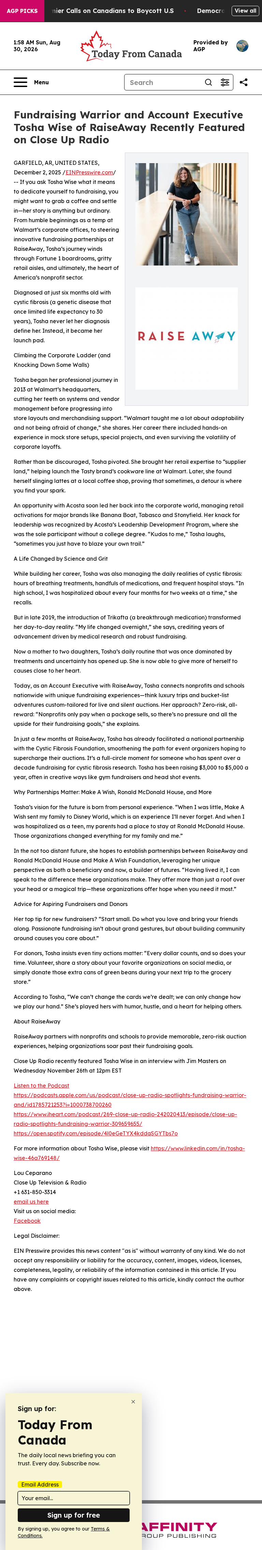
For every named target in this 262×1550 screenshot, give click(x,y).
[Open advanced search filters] (225, 82)
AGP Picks (22, 11)
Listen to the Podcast (41, 1085)
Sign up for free (73, 1515)
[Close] (133, 1401)
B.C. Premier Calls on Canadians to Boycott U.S (100, 11)
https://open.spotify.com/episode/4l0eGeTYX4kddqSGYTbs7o (96, 1133)
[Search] (208, 82)
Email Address (40, 1484)
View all (245, 10)
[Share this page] (243, 82)
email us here (31, 1201)
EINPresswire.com (89, 172)
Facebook (27, 1220)
